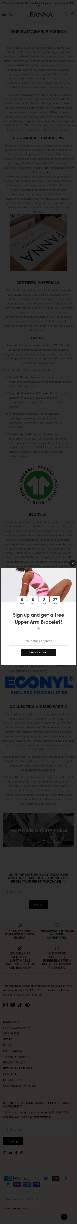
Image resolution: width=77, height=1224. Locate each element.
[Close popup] (72, 563)
